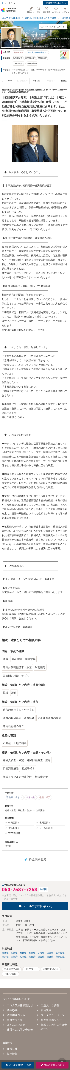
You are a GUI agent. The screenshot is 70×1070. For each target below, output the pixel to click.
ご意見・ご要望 (50, 1005)
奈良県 (50, 956)
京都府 (32, 956)
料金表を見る (35, 859)
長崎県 (23, 953)
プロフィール (7, 81)
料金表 (64, 81)
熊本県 (32, 953)
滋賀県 (41, 956)
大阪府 (14, 956)
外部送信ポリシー (51, 1019)
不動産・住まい (14, 797)
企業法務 (30, 797)
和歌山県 (60, 956)
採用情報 (12, 1053)
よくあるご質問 (16, 1024)
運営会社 (12, 1048)
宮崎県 (50, 953)
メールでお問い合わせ (38, 906)
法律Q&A (12, 1010)
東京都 (5, 956)
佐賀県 (14, 953)
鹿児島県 (60, 953)
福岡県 (5, 953)
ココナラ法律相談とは (20, 1005)
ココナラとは (15, 1019)
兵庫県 (23, 956)
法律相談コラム (16, 1015)
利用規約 (46, 1010)
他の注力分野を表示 (36, 52)
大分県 (41, 953)
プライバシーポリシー (54, 1015)
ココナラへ (9, 3)
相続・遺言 (18, 52)
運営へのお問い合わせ (20, 1029)
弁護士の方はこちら (56, 2)
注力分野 (36, 81)
